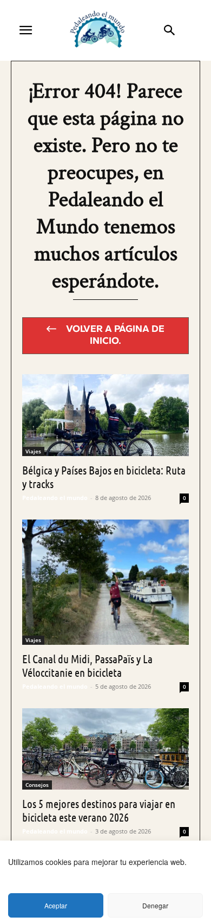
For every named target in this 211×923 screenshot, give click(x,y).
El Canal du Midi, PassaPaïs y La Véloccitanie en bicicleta (87, 665)
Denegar (155, 905)
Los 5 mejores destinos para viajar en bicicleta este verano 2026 (98, 810)
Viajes (33, 451)
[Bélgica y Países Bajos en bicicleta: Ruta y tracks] (105, 415)
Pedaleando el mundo (55, 497)
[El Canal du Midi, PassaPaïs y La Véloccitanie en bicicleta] (105, 582)
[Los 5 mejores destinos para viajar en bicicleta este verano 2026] (105, 749)
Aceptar (55, 905)
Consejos (37, 785)
